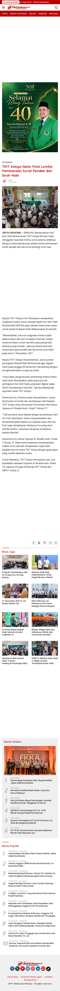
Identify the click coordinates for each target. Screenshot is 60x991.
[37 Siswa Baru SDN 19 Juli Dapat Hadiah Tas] (15, 591)
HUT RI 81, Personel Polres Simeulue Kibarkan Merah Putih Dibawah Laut (31, 831)
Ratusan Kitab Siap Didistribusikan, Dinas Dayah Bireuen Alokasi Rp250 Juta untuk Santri (43, 575)
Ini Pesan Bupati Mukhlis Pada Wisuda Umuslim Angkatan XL (13, 632)
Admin (10, 180)
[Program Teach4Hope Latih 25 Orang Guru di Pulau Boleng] (15, 562)
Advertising (12, 977)
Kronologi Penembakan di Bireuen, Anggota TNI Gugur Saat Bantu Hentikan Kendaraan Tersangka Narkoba (31, 914)
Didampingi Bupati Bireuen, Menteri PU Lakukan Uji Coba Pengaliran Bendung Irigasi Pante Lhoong (31, 874)
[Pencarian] (56, 7)
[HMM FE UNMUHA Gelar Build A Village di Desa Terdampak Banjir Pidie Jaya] (45, 648)
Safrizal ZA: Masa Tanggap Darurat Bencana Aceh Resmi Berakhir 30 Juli (31, 934)
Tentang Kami (30, 980)
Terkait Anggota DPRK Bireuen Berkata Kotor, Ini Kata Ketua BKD (30, 864)
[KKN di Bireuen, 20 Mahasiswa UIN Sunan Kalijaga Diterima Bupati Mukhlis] (45, 591)
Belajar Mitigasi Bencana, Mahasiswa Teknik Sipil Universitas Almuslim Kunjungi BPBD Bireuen (43, 632)
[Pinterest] (22, 968)
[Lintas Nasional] (18, 7)
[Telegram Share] (50, 543)
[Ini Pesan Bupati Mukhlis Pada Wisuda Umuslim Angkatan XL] (15, 619)
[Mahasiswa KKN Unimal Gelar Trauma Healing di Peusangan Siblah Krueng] (15, 648)
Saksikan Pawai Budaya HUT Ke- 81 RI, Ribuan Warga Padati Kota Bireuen (28, 811)
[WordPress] (28, 968)
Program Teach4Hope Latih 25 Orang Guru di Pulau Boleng (14, 575)
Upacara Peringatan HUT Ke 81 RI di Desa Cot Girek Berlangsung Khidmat (31, 821)
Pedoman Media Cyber (31, 977)
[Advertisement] (30, 47)
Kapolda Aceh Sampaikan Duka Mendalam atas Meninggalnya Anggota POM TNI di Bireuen (30, 904)
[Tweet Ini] (39, 543)
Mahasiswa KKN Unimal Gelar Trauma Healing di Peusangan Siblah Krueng (15, 661)
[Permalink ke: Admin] (4, 181)
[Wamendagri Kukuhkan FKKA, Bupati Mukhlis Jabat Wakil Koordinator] (30, 760)
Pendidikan (7, 162)
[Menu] (4, 7)
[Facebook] (12, 968)
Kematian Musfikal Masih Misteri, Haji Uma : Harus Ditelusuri (30, 791)
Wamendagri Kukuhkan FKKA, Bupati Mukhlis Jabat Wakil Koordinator (31, 781)
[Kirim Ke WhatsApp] (56, 543)
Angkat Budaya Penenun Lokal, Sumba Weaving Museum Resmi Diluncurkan (30, 884)
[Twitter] (17, 968)
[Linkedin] (38, 968)
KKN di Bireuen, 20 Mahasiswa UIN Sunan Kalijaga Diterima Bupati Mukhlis (43, 603)
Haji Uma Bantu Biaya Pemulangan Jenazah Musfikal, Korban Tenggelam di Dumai (30, 801)
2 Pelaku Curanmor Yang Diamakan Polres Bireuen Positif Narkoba (32, 894)
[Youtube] (43, 968)
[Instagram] (33, 968)
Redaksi (48, 977)
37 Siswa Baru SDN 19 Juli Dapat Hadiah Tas (14, 602)
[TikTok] (48, 969)
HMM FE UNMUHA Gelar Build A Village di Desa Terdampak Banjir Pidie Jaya (45, 661)
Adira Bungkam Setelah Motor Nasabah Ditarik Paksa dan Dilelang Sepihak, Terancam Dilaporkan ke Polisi (31, 924)
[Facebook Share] (33, 543)
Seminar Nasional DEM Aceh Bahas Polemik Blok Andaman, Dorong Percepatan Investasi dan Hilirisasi (31, 944)
